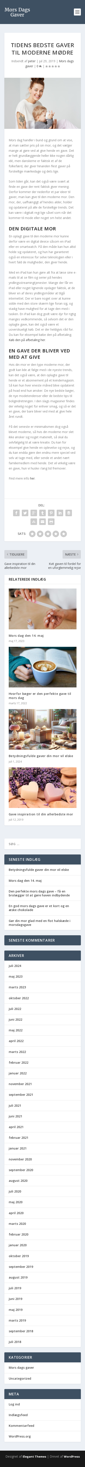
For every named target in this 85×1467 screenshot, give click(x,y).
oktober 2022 (19, 998)
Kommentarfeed (21, 1426)
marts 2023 (17, 987)
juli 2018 (15, 1342)
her (32, 478)
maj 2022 (15, 1030)
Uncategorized (20, 1378)
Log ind (14, 1404)
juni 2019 (15, 1299)
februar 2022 (18, 1062)
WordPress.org (20, 1436)
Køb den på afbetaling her (27, 340)
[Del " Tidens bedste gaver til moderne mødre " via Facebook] (16, 513)
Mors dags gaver (21, 1367)
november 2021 (20, 1084)
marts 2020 (17, 1224)
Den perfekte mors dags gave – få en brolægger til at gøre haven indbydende (39, 893)
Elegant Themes (34, 1456)
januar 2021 (18, 1148)
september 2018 (21, 1331)
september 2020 (21, 1170)
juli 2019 (15, 1288)
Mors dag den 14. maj (26, 635)
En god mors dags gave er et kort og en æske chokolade (39, 908)
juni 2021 (15, 1116)
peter (32, 61)
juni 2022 (15, 1019)
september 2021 (21, 1094)
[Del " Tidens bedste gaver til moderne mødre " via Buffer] (68, 513)
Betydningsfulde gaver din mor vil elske (41, 756)
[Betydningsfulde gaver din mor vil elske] (42, 729)
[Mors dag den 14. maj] (42, 609)
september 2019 (21, 1267)
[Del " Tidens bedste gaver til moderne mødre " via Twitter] (25, 513)
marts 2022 (17, 1052)
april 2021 (16, 1127)
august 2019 (18, 1277)
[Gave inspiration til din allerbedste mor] (42, 787)
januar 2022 (18, 1073)
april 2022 (16, 1041)
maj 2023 (15, 976)
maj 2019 (15, 1310)
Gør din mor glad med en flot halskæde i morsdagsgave (39, 923)
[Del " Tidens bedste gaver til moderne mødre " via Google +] (33, 513)
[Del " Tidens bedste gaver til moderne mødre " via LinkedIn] (60, 513)
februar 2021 (18, 1138)
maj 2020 (15, 1202)
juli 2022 (15, 1009)
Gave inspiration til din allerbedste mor (41, 814)
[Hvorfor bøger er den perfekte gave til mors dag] (42, 667)
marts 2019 (17, 1320)
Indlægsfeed (18, 1415)
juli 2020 (15, 1191)
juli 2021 (15, 1105)
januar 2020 (18, 1245)
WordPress (72, 1456)
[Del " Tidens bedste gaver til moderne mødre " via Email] (42, 521)
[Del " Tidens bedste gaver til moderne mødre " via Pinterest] (51, 513)
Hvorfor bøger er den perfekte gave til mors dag (40, 696)
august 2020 (18, 1181)
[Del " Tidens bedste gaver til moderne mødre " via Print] (51, 521)
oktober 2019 (19, 1256)
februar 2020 (18, 1234)
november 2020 (20, 1159)
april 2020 (16, 1213)
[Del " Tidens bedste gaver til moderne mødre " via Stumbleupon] (33, 521)
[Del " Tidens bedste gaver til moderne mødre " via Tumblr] (42, 513)
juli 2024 (15, 966)
